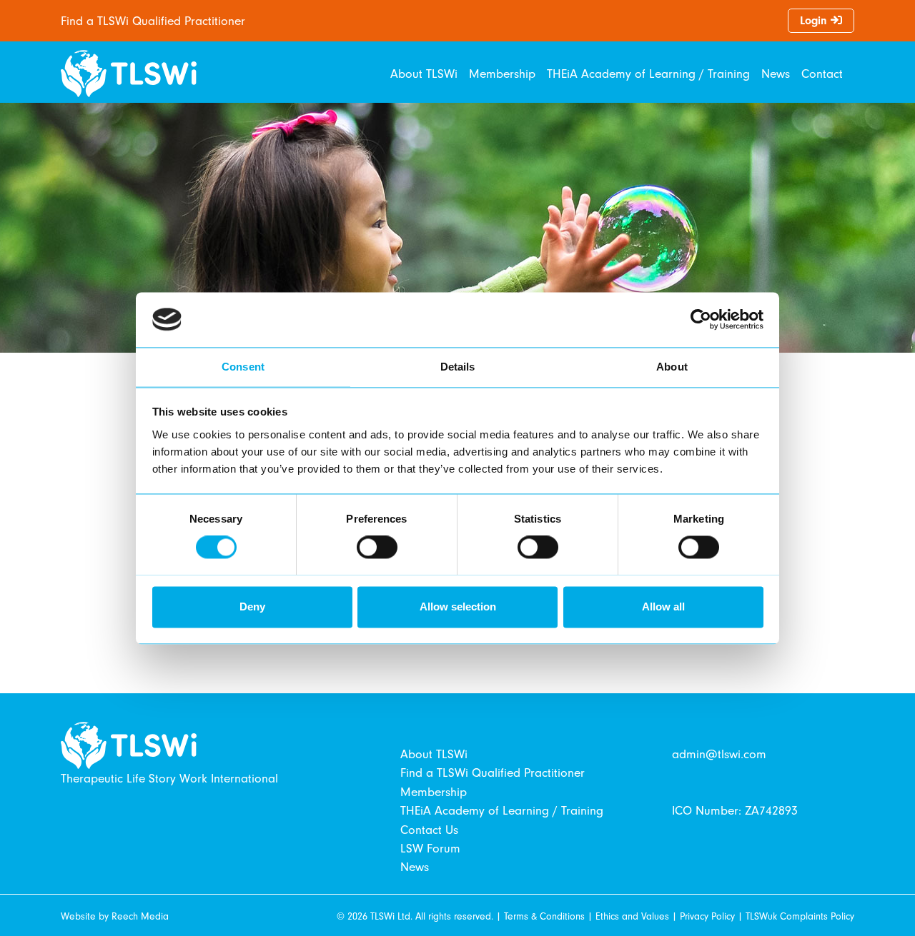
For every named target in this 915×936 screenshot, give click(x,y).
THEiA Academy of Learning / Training (648, 73)
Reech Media (140, 916)
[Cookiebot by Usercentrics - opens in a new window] (700, 319)
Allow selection (458, 606)
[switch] (377, 546)
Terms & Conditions (544, 916)
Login (815, 20)
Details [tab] (457, 367)
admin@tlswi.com (719, 754)
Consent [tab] (243, 367)
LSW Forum (430, 848)
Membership (502, 73)
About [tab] (672, 367)
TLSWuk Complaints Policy (800, 916)
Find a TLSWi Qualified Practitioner (153, 21)
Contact (822, 73)
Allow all (663, 606)
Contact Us (429, 829)
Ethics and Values (632, 916)
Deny (252, 606)
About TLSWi (424, 73)
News (775, 73)
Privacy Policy (707, 916)
